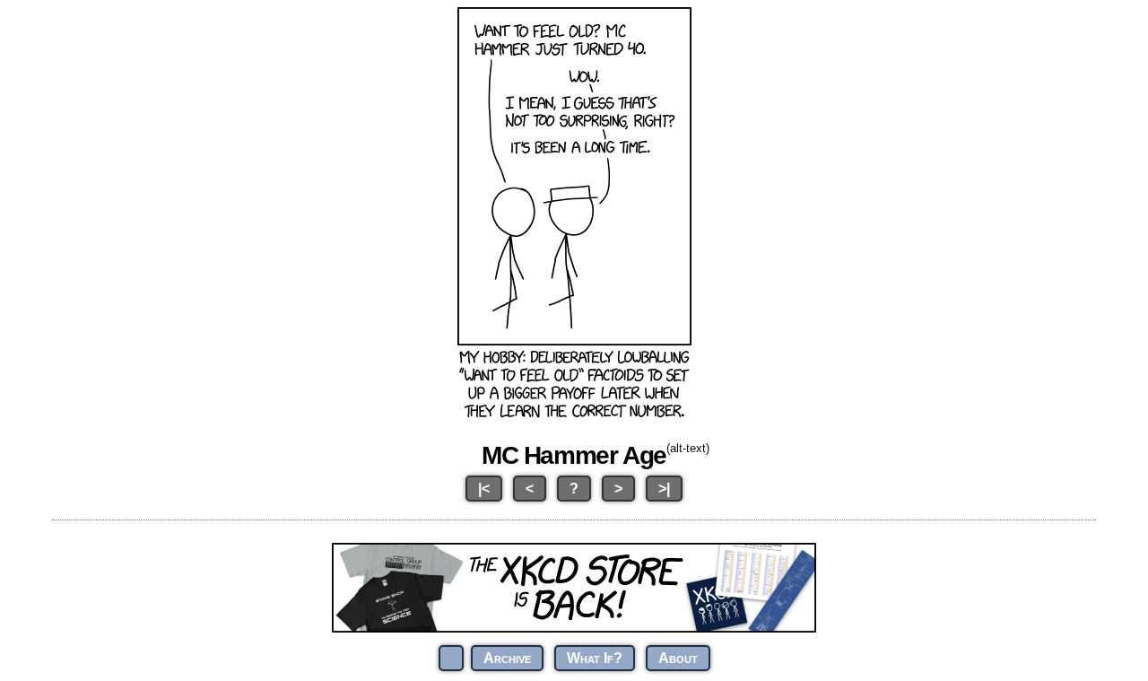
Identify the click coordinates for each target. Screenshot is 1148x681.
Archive (507, 658)
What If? (594, 658)
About (678, 658)
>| (664, 488)
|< (484, 488)
